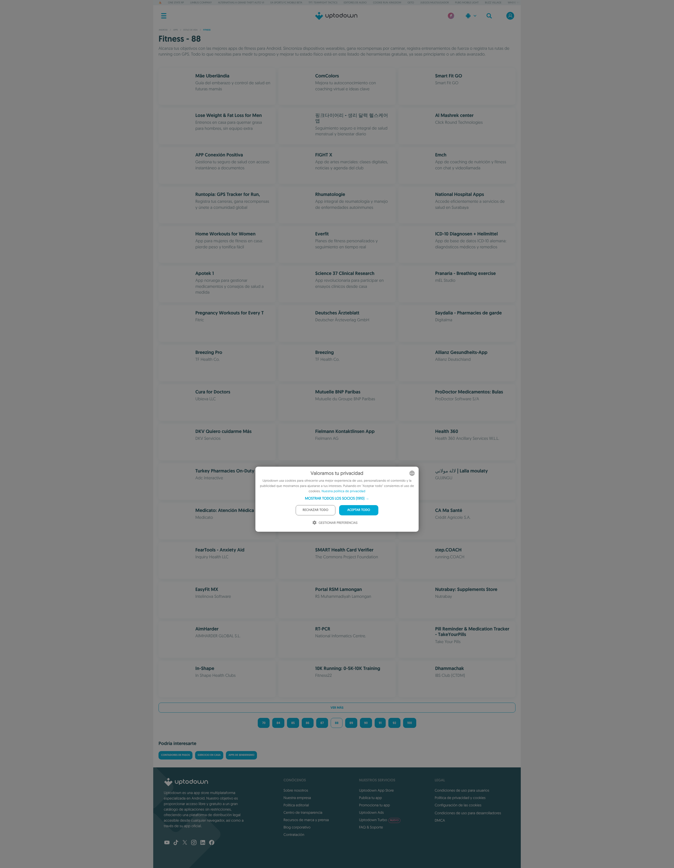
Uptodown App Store (376, 790)
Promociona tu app (374, 805)
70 (263, 723)
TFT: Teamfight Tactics (323, 2)
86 (308, 723)
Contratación (294, 834)
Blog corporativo (297, 827)
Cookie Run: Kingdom (387, 2)
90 (366, 723)
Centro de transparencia (303, 812)
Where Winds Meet (520, 2)
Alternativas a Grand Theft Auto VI (241, 2)
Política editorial (296, 805)
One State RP (176, 2)
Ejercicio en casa (209, 755)
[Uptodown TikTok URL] (176, 843)
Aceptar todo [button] (358, 510)
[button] (337, 498)
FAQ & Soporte (371, 827)
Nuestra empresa (297, 797)
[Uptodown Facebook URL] (212, 843)
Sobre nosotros (296, 790)
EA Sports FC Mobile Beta (286, 2)
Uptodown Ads (371, 812)
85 (293, 723)
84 (278, 723)
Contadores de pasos (175, 755)
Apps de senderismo (241, 755)
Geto (411, 2)
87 (322, 723)
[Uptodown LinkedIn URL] (203, 843)
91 (380, 723)
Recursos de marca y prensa (306, 819)
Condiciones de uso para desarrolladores (468, 813)
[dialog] (337, 499)
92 (394, 723)
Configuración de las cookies (458, 805)
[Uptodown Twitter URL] (185, 843)
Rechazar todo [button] (316, 510)
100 (409, 723)
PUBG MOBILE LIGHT (467, 2)
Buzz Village (493, 2)
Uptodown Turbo (379, 819)
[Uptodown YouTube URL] (167, 843)
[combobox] (412, 473)
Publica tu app (370, 797)
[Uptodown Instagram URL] (194, 843)
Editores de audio (355, 2)
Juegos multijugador (434, 2)
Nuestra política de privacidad (343, 491)
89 (351, 723)
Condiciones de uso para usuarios (462, 790)
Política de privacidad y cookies (460, 797)
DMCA (440, 820)
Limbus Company (201, 2)
